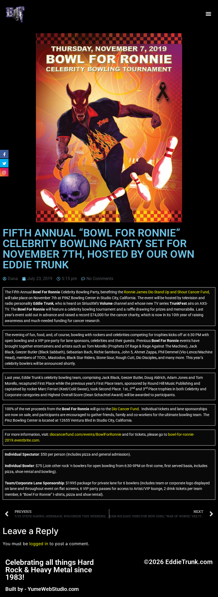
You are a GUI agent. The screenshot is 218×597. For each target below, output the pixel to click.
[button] (208, 14)
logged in (38, 543)
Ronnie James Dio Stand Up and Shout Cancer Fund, (167, 292)
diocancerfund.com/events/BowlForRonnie (85, 434)
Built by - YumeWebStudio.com (42, 589)
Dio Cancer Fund (125, 409)
